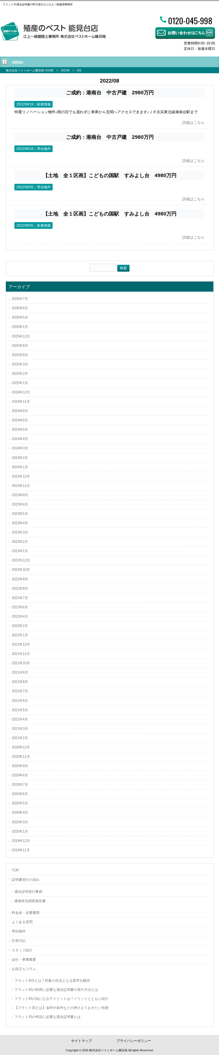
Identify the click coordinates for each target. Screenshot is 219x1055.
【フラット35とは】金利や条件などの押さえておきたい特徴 (61, 1008)
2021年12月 (21, 644)
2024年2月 (20, 458)
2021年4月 (20, 719)
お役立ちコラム (24, 969)
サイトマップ (81, 1041)
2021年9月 (20, 672)
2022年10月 (21, 570)
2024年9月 (20, 411)
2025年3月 (20, 364)
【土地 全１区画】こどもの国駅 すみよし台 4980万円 (110, 175)
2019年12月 (21, 841)
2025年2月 (20, 374)
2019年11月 (21, 850)
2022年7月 (20, 598)
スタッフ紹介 (22, 950)
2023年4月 (20, 523)
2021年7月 (20, 691)
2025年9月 (20, 346)
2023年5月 (20, 514)
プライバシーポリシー (133, 1041)
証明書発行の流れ (26, 880)
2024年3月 (20, 448)
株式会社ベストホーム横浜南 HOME (30, 70)
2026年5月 (20, 317)
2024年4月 (20, 439)
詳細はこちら (193, 122)
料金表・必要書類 (26, 913)
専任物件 (44, 149)
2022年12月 (21, 560)
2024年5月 (20, 429)
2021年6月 (20, 701)
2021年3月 (20, 729)
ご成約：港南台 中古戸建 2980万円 (110, 92)
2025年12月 (21, 336)
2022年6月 (20, 607)
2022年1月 (20, 635)
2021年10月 (21, 663)
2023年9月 (20, 495)
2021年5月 (20, 710)
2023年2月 (20, 542)
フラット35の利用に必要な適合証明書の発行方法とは (56, 990)
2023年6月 (20, 504)
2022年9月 (20, 579)
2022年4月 (20, 616)
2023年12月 (21, 476)
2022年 (65, 70)
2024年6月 (20, 420)
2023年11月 (21, 486)
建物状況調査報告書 (30, 901)
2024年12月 (21, 392)
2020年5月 (20, 803)
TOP (15, 870)
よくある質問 (22, 922)
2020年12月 (21, 747)
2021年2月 (20, 738)
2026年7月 (20, 299)
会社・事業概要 (24, 960)
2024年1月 (20, 467)
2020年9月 (20, 766)
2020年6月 (20, 794)
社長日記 (19, 941)
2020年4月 (20, 812)
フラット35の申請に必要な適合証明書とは (47, 1017)
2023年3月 (20, 532)
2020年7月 (20, 785)
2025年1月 (20, 383)
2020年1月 (20, 831)
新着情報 (44, 104)
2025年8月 (20, 355)
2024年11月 (21, 402)
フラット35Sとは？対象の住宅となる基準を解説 (52, 981)
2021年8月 (20, 682)
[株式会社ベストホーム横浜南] (53, 39)
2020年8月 (20, 775)
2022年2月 (20, 626)
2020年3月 (20, 822)
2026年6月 (20, 308)
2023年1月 (20, 551)
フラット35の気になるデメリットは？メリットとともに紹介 (61, 999)
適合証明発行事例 (28, 892)
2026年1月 (20, 327)
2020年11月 (21, 757)
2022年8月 (20, 588)
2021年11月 (21, 654)
